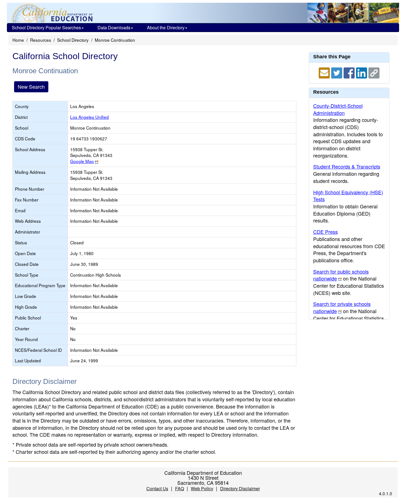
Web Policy (202, 488)
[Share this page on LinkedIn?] (362, 72)
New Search (31, 86)
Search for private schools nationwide (342, 307)
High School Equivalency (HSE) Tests (348, 195)
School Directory (73, 40)
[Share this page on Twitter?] (337, 72)
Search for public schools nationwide (341, 275)
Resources (40, 40)
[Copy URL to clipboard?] (373, 72)
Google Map (82, 161)
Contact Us (157, 488)
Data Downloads (113, 27)
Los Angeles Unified (89, 117)
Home (18, 40)
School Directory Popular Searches (46, 27)
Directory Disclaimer (240, 488)
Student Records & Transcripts (346, 166)
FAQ (179, 488)
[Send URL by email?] (325, 72)
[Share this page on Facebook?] (350, 72)
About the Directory (165, 27)
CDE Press (325, 231)
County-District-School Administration (338, 109)
